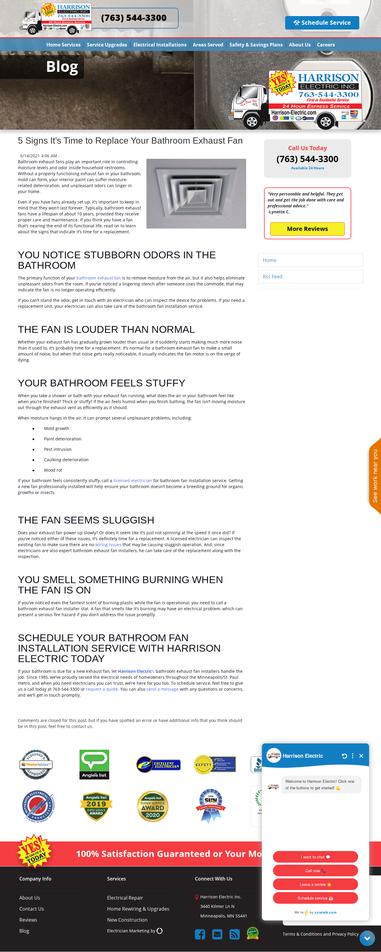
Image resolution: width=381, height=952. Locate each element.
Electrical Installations (160, 44)
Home (270, 260)
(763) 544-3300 (134, 17)
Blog (24, 931)
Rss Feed (272, 276)
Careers (326, 44)
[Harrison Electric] (56, 5)
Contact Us (31, 909)
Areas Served (208, 44)
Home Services (63, 44)
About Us (300, 44)
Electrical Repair (125, 897)
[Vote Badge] (253, 935)
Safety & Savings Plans (256, 44)
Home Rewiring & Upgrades (138, 909)
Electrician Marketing (128, 931)
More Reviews (307, 229)
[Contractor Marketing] (160, 931)
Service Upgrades (107, 44)
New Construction (127, 920)
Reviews (28, 920)
